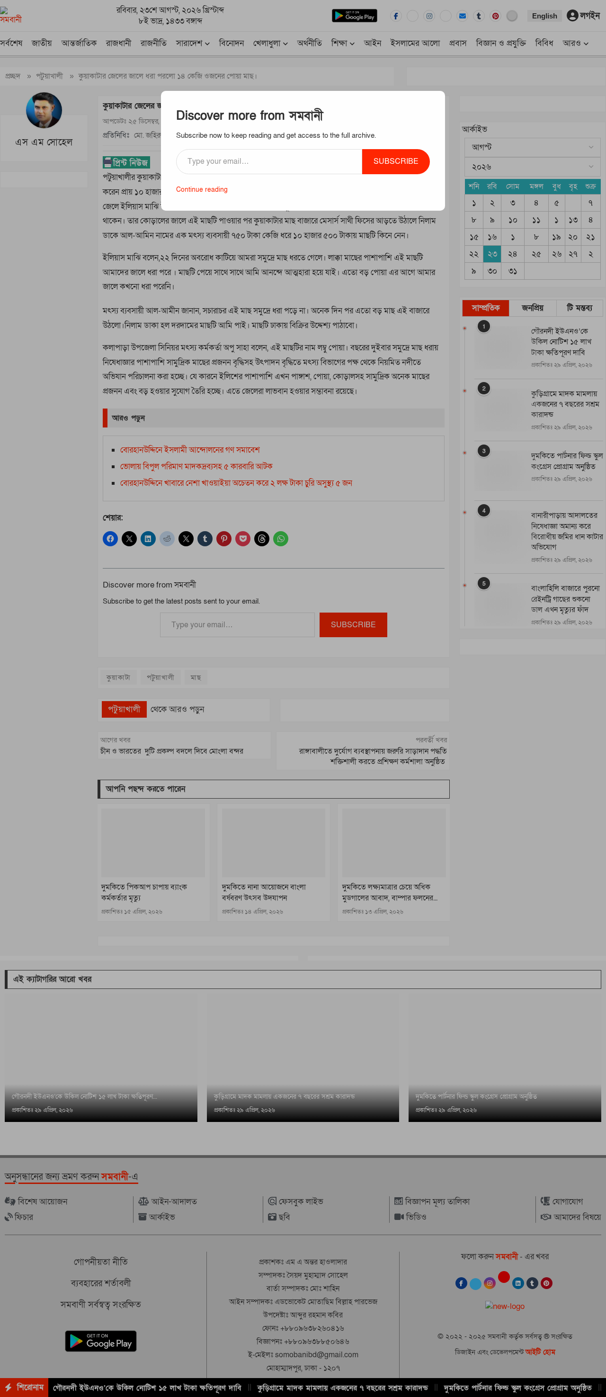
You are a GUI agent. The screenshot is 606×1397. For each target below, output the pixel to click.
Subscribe (396, 161)
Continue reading (202, 189)
